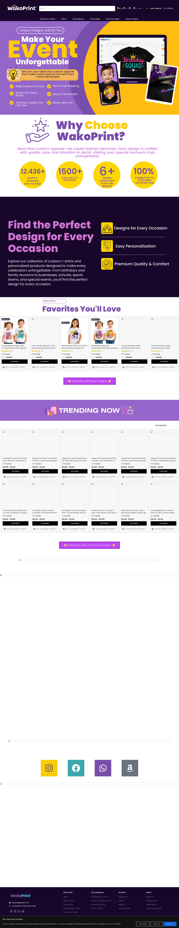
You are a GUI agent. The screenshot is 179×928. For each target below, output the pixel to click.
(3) (42, 351)
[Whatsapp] (103, 768)
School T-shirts (97, 908)
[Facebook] (76, 768)
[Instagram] (49, 768)
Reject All (156, 924)
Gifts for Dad (68, 905)
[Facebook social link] (11, 911)
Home (65, 897)
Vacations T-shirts (98, 905)
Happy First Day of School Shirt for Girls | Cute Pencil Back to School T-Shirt (104, 460)
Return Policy (151, 905)
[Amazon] (130, 768)
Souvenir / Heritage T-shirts (101, 901)
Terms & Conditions (153, 908)
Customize (143, 924)
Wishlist (122, 905)
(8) (72, 351)
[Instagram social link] (15, 911)
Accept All (170, 924)
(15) (12, 351)
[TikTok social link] (23, 911)
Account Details (125, 908)
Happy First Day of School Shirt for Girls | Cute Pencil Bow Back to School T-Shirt (133, 460)
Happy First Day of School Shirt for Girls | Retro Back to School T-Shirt (74, 460)
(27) (162, 351)
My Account (123, 897)
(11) (101, 351)
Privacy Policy (151, 901)
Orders (121, 901)
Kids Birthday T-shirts (71, 908)
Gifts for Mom (68, 901)
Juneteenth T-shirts (70, 912)
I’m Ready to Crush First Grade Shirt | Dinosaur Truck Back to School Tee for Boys (15, 460)
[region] (89, 922)
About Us (149, 897)
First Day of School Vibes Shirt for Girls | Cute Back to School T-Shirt (15, 512)
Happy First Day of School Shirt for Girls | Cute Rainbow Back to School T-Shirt (163, 460)
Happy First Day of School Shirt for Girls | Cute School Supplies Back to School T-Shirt (44, 460)
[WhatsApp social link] (19, 911)
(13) (132, 351)
